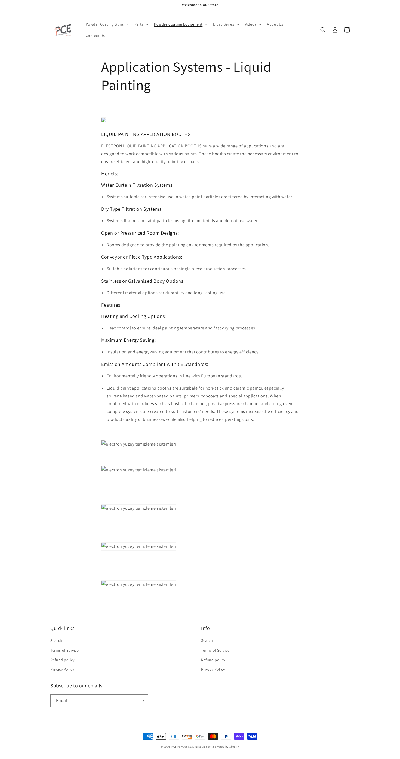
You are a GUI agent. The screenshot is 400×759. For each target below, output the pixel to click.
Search (56, 640)
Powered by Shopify (226, 746)
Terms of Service (64, 650)
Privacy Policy (62, 669)
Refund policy (62, 659)
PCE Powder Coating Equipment (192, 746)
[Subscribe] (142, 700)
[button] (106, 24)
